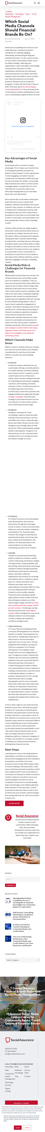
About (26, 1067)
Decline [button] (27, 1128)
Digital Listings (8, 1089)
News (28, 14)
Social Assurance (13, 39)
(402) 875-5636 (11, 1048)
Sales (7, 1070)
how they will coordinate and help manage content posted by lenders (23, 605)
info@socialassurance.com (15, 1054)
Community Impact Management (8, 1076)
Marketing (19, 14)
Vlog (16, 1076)
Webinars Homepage (18, 1071)
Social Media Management (21, 15)
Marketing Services (8, 1083)
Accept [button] (18, 1128)
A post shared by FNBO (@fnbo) (23, 149)
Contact (27, 1076)
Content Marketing (9, 12)
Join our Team (27, 1071)
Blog (16, 1067)
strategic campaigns (15, 397)
